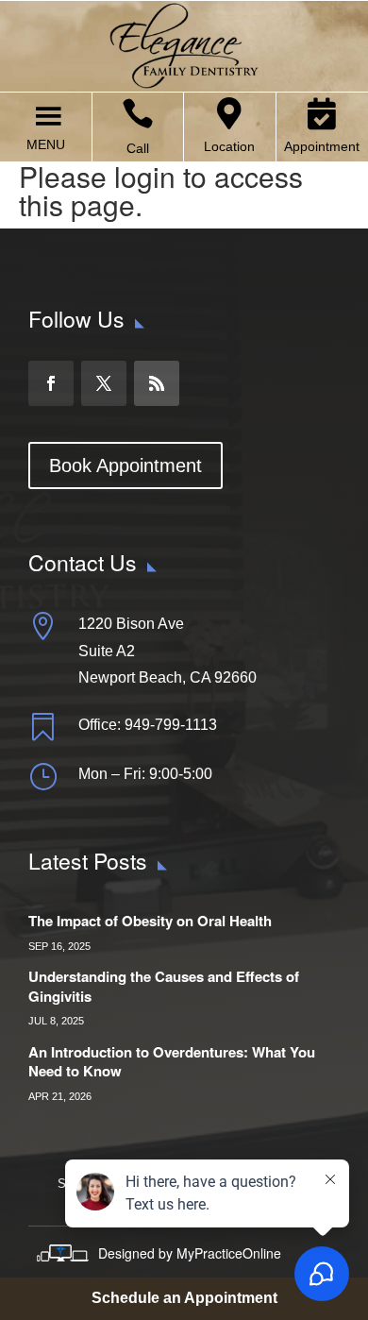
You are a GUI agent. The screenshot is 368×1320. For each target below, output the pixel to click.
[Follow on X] (103, 383)
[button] (45, 144)
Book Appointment (125, 465)
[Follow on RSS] (156, 383)
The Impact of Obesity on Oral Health (150, 920)
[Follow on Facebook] (51, 383)
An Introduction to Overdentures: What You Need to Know (171, 1061)
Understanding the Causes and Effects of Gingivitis (163, 986)
